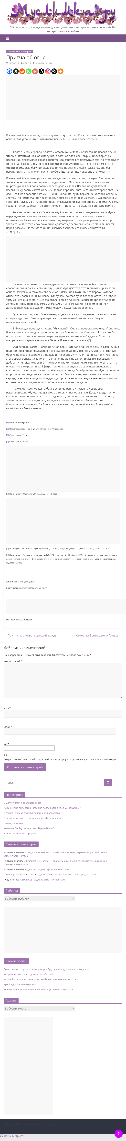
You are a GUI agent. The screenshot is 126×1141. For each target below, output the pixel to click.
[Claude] (35, 71)
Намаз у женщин (13, 823)
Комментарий (13, 661)
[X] (16, 71)
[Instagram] (48, 71)
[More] (60, 71)
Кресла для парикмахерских (20, 984)
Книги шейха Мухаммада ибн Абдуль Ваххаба (29, 828)
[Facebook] (9, 71)
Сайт (6, 743)
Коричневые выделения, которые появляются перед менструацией (42, 807)
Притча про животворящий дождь (30, 635)
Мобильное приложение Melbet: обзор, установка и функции (38, 989)
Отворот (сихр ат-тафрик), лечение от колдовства (32, 812)
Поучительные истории (19, 51)
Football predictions (15, 874)
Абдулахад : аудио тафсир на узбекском (46, 869)
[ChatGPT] (54, 71)
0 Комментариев (43, 62)
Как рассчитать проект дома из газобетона (28, 974)
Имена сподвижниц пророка (20, 833)
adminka (27, 62)
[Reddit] (22, 71)
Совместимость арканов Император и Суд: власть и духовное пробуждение (46, 969)
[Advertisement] (63, 97)
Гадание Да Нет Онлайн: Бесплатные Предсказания (66, 874)
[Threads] (41, 71)
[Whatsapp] (29, 71)
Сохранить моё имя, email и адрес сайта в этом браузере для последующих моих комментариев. (62, 759)
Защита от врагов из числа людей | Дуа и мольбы (32, 818)
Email (8, 726)
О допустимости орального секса (22, 802)
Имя (7, 708)
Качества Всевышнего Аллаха (99, 635)
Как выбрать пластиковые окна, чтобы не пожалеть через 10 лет (41, 979)
